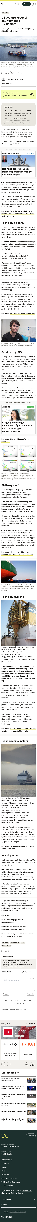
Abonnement (6, 1200)
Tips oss (31, 1136)
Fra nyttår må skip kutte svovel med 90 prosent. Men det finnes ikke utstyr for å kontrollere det (17, 213)
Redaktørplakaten (17, 1193)
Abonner (26, 4)
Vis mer (7, 122)
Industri (5, 13)
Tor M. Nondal (6, 1154)
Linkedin (4, 1167)
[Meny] (34, 4)
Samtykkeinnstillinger (9, 1178)
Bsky (3, 1171)
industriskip (14, 943)
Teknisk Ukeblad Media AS (18, 1212)
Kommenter (16, 73)
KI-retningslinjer (7, 1186)
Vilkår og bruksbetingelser (11, 1182)
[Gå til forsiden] (3, 4)
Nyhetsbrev (6, 945)
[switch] (32, 94)
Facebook (5, 1163)
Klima (23, 943)
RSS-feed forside (7, 1160)
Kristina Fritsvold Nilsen (10, 1147)
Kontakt (4, 1205)
